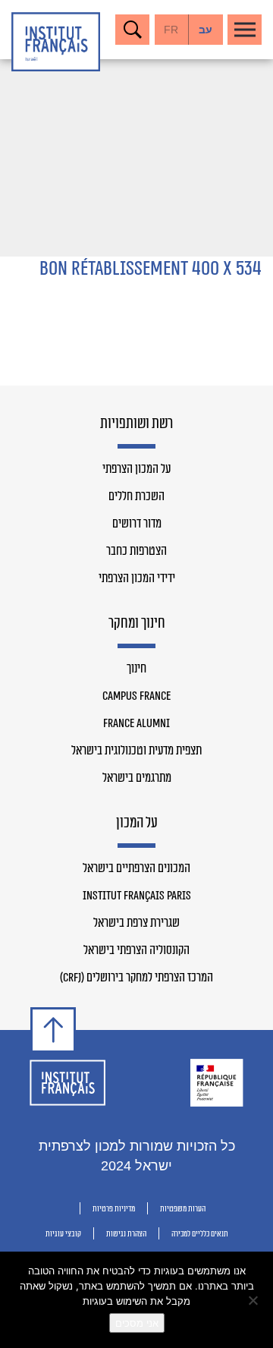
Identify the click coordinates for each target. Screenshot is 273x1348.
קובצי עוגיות (63, 1234)
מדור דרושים (137, 524)
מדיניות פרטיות (114, 1209)
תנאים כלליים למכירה (199, 1234)
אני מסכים (136, 1323)
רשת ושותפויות (136, 424)
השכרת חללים (136, 496)
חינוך (136, 669)
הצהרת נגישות (126, 1234)
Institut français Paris (137, 895)
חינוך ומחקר (136, 624)
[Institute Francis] (55, 42)
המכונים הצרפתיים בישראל (136, 868)
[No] (254, 1300)
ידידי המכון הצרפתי (137, 578)
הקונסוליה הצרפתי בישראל (136, 950)
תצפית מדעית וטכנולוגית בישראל (136, 750)
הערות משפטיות (183, 1209)
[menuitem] (206, 29)
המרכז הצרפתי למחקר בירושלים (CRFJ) (136, 977)
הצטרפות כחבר (136, 551)
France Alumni (136, 723)
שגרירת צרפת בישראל (136, 923)
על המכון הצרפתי (136, 469)
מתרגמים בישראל (136, 778)
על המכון (137, 823)
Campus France (136, 696)
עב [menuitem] (205, 30)
